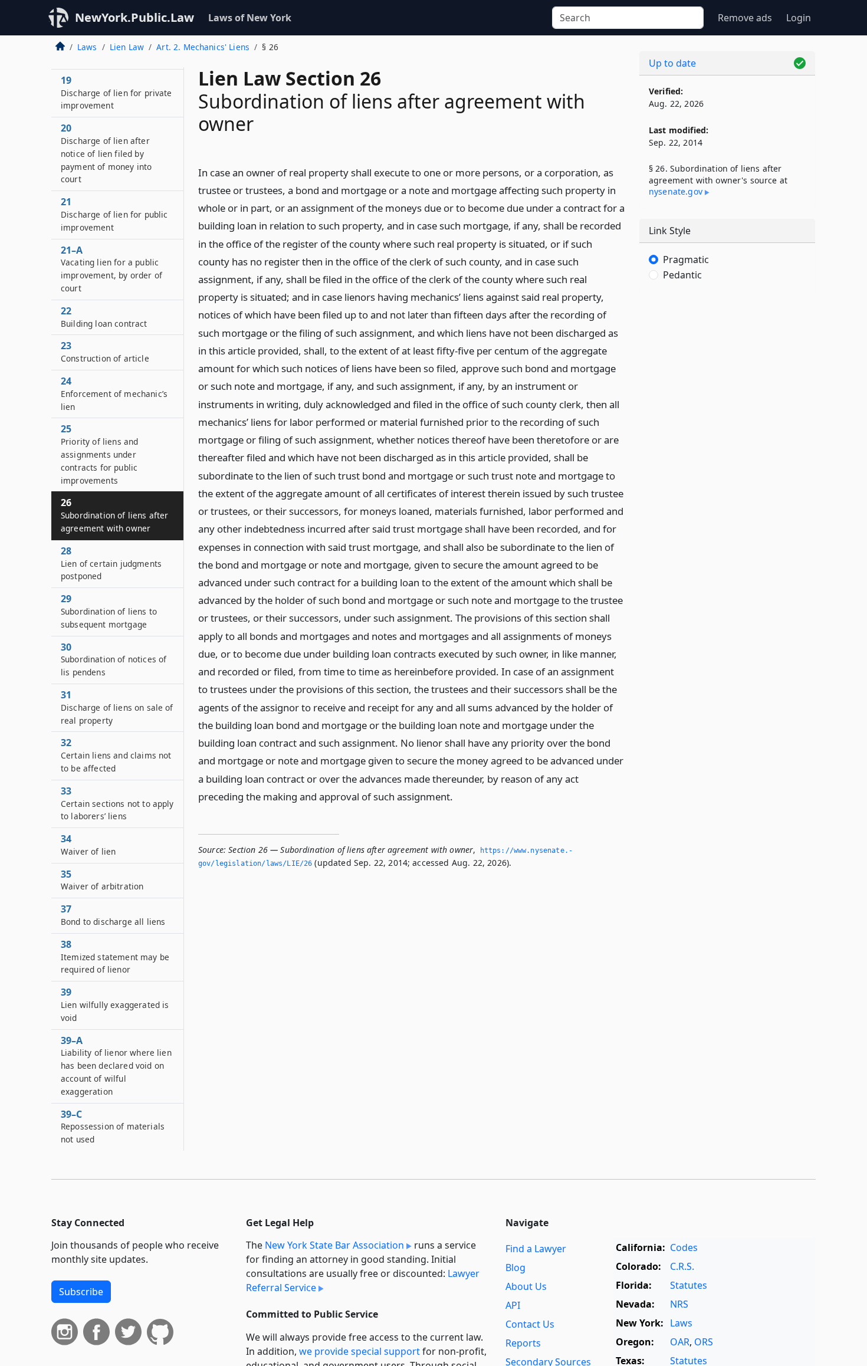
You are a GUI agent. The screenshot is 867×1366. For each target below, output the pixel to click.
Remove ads (745, 17)
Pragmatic (686, 259)
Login (798, 17)
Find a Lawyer (535, 1248)
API (512, 1305)
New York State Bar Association (334, 1245)
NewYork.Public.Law (134, 17)
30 (113, 659)
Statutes (688, 1285)
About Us (526, 1286)
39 (115, 1004)
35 (102, 880)
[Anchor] (459, 796)
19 (116, 92)
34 (88, 844)
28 (111, 563)
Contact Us (529, 1324)
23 (105, 351)
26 (114, 515)
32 (116, 755)
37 (113, 914)
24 (114, 393)
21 (114, 214)
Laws (87, 46)
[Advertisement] (727, 487)
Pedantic (682, 274)
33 (117, 803)
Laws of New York (249, 17)
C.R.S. (682, 1266)
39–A (116, 1065)
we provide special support (359, 1351)
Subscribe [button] (81, 1291)
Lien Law (127, 46)
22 (104, 316)
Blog (515, 1267)
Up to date (672, 63)
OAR (679, 1341)
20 (106, 153)
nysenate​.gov (675, 191)
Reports (523, 1343)
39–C (113, 1126)
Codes (684, 1247)
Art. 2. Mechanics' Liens (202, 46)
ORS (703, 1341)
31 (117, 707)
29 (109, 611)
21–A (111, 269)
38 (115, 957)
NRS (679, 1304)
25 (99, 453)
